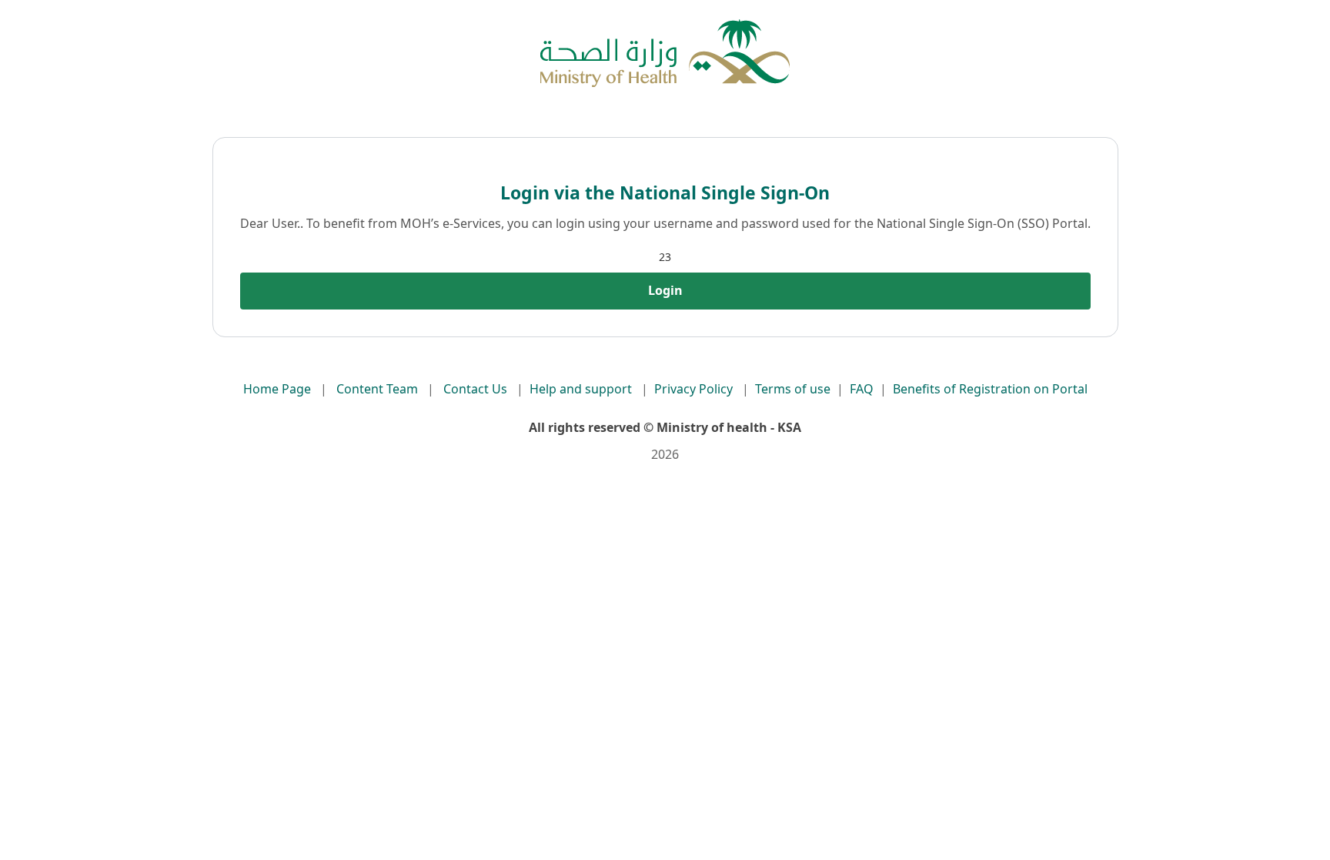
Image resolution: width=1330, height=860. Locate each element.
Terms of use (792, 388)
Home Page (277, 388)
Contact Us (475, 388)
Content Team (377, 388)
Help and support (581, 388)
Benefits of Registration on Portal (990, 388)
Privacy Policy (693, 388)
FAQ (862, 388)
